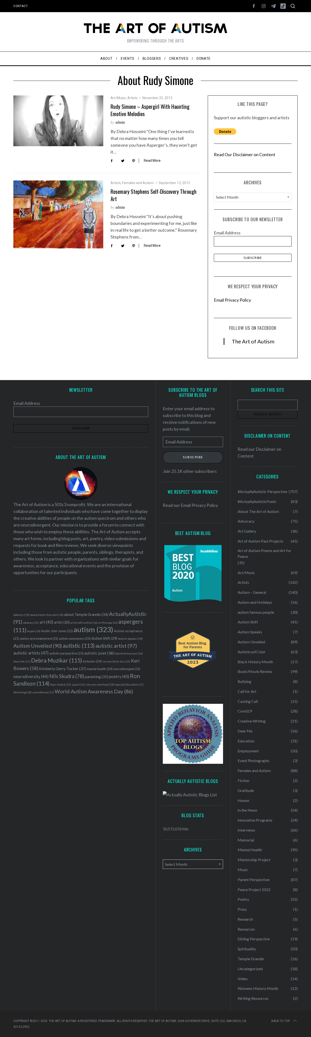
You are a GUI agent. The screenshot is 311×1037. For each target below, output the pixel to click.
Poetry (243, 899)
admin (120, 122)
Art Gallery (247, 531)
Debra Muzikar (56, 660)
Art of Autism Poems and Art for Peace (264, 553)
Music (243, 869)
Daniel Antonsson (129, 653)
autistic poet (99, 653)
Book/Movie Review (255, 671)
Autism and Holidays (255, 602)
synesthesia (43, 692)
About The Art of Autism (258, 511)
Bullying (244, 681)
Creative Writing (252, 721)
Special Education (129, 684)
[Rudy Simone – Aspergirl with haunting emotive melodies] (58, 120)
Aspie (33, 631)
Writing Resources (253, 998)
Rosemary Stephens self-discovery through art (154, 195)
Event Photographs (253, 760)
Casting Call (248, 701)
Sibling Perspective (254, 938)
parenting (96, 676)
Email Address (227, 232)
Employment (248, 750)
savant (78, 684)
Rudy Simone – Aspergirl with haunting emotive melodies (150, 110)
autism (93, 629)
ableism (21, 615)
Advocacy (246, 521)
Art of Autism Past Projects (260, 541)
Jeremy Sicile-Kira (116, 661)
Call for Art (247, 691)
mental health (99, 669)
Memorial (246, 840)
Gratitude (246, 790)
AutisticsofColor (252, 651)
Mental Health (250, 849)
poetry (119, 676)
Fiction (243, 780)
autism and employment (39, 638)
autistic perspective (66, 653)
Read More (152, 160)
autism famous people (256, 612)
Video (243, 978)
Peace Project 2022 (254, 889)
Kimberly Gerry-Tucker (62, 668)
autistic (79, 645)
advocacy (31, 622)
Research (245, 919)
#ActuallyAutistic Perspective (262, 491)
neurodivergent (126, 669)
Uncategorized (250, 968)
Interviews (246, 830)
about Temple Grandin (86, 614)
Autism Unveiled (37, 646)
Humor (244, 800)
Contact (20, 6)
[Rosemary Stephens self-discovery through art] (58, 214)
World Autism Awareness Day (94, 691)
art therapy (108, 622)
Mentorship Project (254, 859)
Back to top (280, 1021)
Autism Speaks (130, 638)
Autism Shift (104, 638)
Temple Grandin (251, 958)
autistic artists (31, 652)
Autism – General (252, 592)
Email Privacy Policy (232, 300)
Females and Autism (138, 183)
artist (62, 622)
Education (246, 741)
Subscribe (193, 457)
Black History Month (255, 661)
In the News (247, 810)
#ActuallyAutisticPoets (257, 501)
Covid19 (245, 711)
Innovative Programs (255, 820)
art (46, 622)
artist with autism (83, 622)
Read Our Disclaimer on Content (244, 154)
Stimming (22, 692)
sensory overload (100, 684)
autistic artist (116, 645)
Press (242, 909)
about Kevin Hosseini (46, 615)
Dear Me (21, 661)
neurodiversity (31, 676)
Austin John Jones (57, 631)
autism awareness (75, 638)
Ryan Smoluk (60, 684)
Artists (132, 98)
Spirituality (247, 948)
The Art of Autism (253, 341)
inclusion (92, 661)
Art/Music (118, 98)
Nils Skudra (66, 676)
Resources (246, 929)
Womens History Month (258, 988)
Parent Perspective (253, 879)
